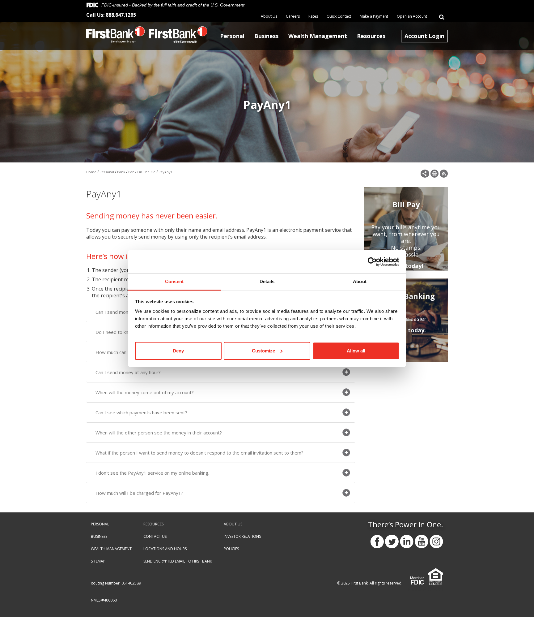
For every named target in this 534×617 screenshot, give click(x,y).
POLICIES (231, 548)
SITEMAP (98, 561)
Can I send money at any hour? (128, 372)
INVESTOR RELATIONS (242, 536)
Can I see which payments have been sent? (141, 412)
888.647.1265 (121, 14)
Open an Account (412, 16)
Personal (232, 36)
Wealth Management (317, 36)
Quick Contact (339, 16)
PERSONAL (100, 524)
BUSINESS (99, 536)
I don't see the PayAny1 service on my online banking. (152, 473)
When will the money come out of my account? (144, 392)
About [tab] (360, 281)
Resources (371, 36)
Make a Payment (374, 16)
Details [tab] (267, 281)
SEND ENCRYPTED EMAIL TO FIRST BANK (177, 561)
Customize (263, 350)
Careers (293, 16)
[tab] (220, 372)
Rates (313, 16)
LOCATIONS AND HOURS (165, 548)
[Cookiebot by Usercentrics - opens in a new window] (372, 261)
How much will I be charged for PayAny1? (139, 493)
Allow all (356, 350)
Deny (178, 350)
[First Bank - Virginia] (115, 34)
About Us (269, 16)
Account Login (424, 36)
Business (266, 36)
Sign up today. (406, 330)
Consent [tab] (174, 281)
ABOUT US (233, 524)
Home (91, 172)
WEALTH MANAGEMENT (111, 548)
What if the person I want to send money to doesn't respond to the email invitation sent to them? (199, 453)
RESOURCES (153, 524)
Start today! (406, 265)
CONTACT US (155, 536)
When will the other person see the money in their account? (158, 432)
